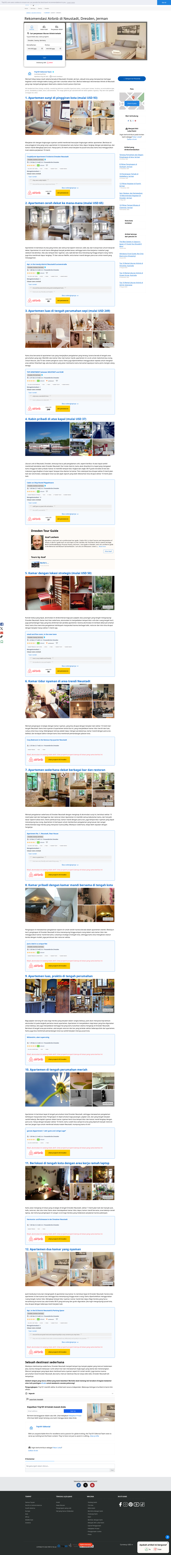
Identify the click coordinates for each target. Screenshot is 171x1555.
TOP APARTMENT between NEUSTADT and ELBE (45, 372)
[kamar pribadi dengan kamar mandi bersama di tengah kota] (51, 905)
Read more (102, 546)
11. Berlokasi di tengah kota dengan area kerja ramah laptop (67, 1163)
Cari (44, 58)
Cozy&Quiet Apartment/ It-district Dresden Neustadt (48, 157)
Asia (26, 1514)
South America (30, 1508)
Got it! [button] (164, 2)
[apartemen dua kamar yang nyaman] (47, 1269)
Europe (27, 1511)
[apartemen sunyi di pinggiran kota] (81, 109)
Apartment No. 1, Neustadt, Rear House (42, 834)
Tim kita (90, 1505)
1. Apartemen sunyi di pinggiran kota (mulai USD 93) (61, 98)
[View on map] (45, 160)
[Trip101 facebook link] (128, 120)
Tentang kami (92, 1502)
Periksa (47, 45)
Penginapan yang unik (63, 1508)
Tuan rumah (32, 177)
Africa (27, 1517)
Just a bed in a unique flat (37, 944)
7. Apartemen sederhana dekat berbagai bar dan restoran (65, 770)
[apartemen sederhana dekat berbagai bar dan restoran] (47, 790)
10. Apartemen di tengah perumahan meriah (56, 1069)
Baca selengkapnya (69, 188)
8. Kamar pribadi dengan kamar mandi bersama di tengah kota (69, 885)
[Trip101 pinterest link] (135, 120)
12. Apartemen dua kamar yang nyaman (53, 1249)
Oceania (28, 1523)
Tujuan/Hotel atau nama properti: (38, 37)
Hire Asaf (108, 551)
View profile (94, 1436)
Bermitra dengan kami (95, 1511)
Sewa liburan (60, 1505)
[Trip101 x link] (130, 120)
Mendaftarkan (31, 45)
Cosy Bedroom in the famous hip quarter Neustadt (47, 740)
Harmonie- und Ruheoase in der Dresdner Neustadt (47, 1219)
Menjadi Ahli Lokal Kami (96, 1523)
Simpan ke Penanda (132, 79)
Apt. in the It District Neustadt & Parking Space (45, 1310)
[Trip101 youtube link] (136, 1504)
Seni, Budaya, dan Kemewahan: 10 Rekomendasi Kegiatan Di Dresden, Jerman (131, 195)
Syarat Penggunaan (94, 1526)
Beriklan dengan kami (95, 1520)
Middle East (29, 1520)
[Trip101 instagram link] (133, 120)
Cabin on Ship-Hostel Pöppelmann (40, 483)
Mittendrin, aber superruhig (38, 1037)
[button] (70, 179)
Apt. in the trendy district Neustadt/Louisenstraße (47, 264)
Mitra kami (91, 1508)
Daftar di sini (33, 1450)
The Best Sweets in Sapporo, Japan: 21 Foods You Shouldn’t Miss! (130, 244)
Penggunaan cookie (94, 1531)
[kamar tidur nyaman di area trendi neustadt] (47, 701)
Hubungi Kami (93, 1514)
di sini (43, 1383)
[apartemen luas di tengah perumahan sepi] (81, 322)
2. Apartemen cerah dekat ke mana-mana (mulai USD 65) (64, 203)
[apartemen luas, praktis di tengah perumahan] (47, 996)
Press (90, 1534)
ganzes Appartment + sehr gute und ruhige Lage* (46, 1131)
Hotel (58, 1502)
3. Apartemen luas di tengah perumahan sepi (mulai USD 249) (67, 311)
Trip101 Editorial (43, 1426)
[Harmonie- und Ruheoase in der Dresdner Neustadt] (47, 1183)
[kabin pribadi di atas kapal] (81, 430)
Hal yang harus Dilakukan (65, 1511)
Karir (89, 1517)
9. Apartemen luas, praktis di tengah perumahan (59, 976)
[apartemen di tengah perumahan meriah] (47, 1089)
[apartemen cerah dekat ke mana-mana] (81, 214)
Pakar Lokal (57, 1448)
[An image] (103, 126)
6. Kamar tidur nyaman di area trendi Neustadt (57, 681)
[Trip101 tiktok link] (142, 1504)
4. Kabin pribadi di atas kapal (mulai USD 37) (55, 419)
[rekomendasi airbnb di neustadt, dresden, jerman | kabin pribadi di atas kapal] (47, 439)
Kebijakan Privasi (75, 1416)
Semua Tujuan (30, 1502)
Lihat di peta (131, 103)
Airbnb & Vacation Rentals (33, 13)
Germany (47, 12)
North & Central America (33, 1505)
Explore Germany (85, 1544)
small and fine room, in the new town (42, 634)
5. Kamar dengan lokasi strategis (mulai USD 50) (58, 573)
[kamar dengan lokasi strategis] (47, 593)
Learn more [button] (71, 2)
